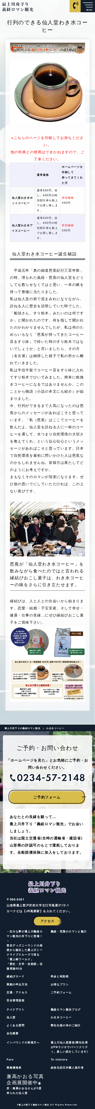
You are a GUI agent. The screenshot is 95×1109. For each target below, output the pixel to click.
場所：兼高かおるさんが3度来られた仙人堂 (25, 1085)
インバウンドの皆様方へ (23, 1042)
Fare (10, 1059)
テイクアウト (16, 1009)
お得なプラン (60, 984)
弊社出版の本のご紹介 (66, 1025)
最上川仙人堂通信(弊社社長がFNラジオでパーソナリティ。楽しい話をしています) (69, 1047)
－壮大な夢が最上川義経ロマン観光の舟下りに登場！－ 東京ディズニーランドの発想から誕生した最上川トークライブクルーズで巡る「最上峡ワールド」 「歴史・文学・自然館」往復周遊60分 (25, 949)
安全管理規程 (16, 1000)
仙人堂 (11, 1017)
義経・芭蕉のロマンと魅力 (69, 931)
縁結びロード (16, 976)
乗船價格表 (14, 1067)
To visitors (59, 1059)
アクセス (47, 921)
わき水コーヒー (61, 1017)
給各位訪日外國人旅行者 (67, 1067)
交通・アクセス (17, 992)
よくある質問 (16, 1025)
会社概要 (13, 1033)
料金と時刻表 (60, 976)
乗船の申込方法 (17, 984)
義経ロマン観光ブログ (66, 1009)
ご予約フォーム (47, 797)
